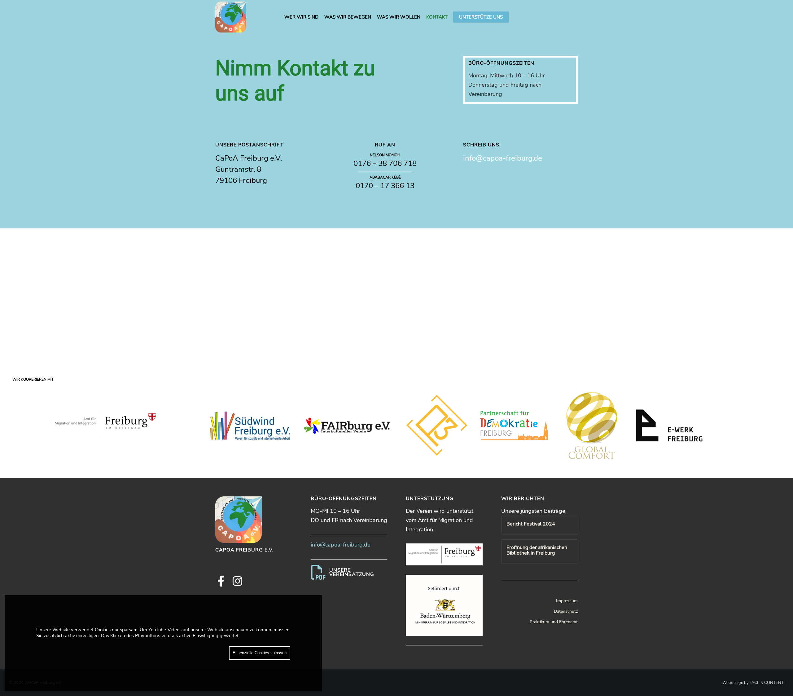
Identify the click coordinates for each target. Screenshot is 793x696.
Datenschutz (566, 611)
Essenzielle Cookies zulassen (260, 653)
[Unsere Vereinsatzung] (349, 572)
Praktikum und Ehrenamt (554, 622)
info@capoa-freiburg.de (502, 158)
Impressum (567, 601)
